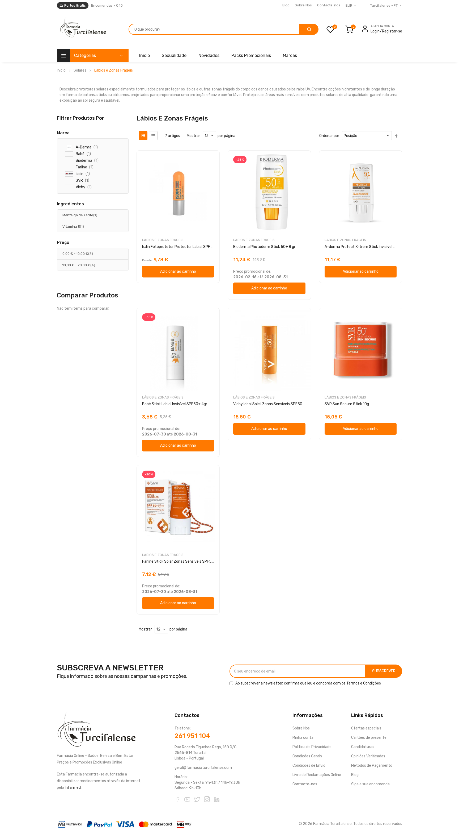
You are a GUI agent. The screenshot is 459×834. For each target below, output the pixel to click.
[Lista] (153, 135)
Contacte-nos (328, 5)
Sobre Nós (303, 5)
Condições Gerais (307, 756)
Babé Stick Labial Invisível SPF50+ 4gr (174, 404)
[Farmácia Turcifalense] (82, 30)
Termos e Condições (363, 683)
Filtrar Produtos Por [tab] (80, 118)
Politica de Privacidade (312, 747)
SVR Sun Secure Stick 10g (347, 404)
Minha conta (302, 737)
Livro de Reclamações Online (316, 775)
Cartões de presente (368, 737)
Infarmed (73, 787)
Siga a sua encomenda (370, 784)
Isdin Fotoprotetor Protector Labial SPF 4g (178, 246)
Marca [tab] (63, 133)
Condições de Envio (308, 765)
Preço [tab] (63, 242)
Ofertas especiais (366, 728)
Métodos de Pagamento (371, 765)
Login (375, 31)
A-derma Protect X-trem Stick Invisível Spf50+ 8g (368, 246)
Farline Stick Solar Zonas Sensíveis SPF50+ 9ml (183, 561)
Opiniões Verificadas (368, 756)
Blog (286, 5)
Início (61, 70)
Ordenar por (329, 136)
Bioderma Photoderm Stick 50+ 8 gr (264, 246)
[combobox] (214, 29)
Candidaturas (362, 747)
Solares (80, 70)
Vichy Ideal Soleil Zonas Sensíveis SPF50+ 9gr (272, 404)
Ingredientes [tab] (70, 204)
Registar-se (392, 31)
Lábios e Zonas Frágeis (163, 240)
